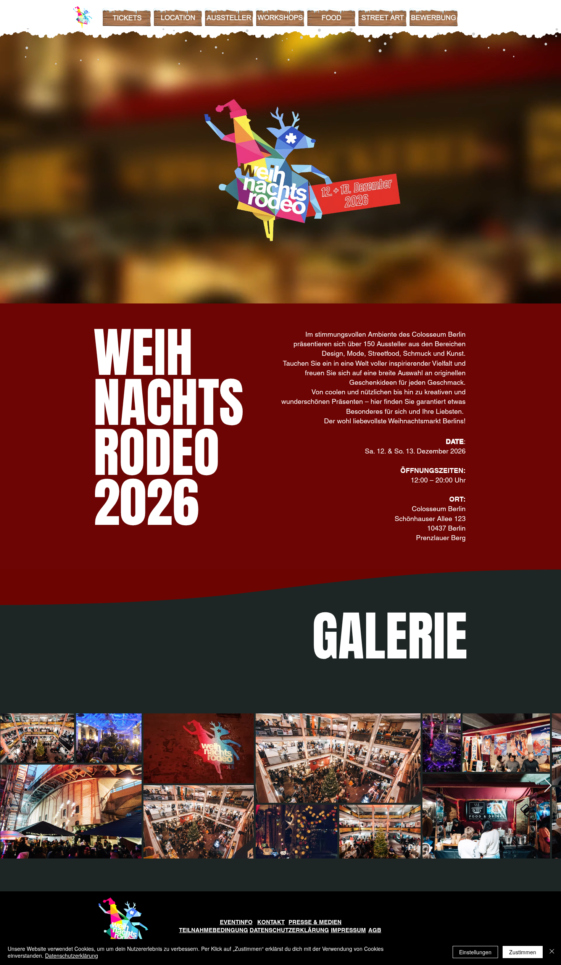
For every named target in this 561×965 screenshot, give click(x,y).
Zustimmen (522, 952)
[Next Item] (547, 785)
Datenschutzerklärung (71, 955)
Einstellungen (475, 952)
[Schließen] (551, 952)
